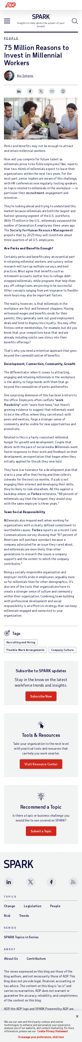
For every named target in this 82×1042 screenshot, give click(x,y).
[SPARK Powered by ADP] (41, 16)
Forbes (36, 494)
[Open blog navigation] (7, 21)
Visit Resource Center (41, 764)
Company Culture (62, 650)
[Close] (77, 1016)
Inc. (64, 164)
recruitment (35, 193)
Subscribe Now (41, 696)
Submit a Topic (41, 831)
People (11, 38)
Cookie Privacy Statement (52, 1031)
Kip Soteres (25, 75)
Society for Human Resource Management (41, 230)
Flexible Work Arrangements (25, 650)
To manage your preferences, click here (41, 1037)
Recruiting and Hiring (21, 642)
